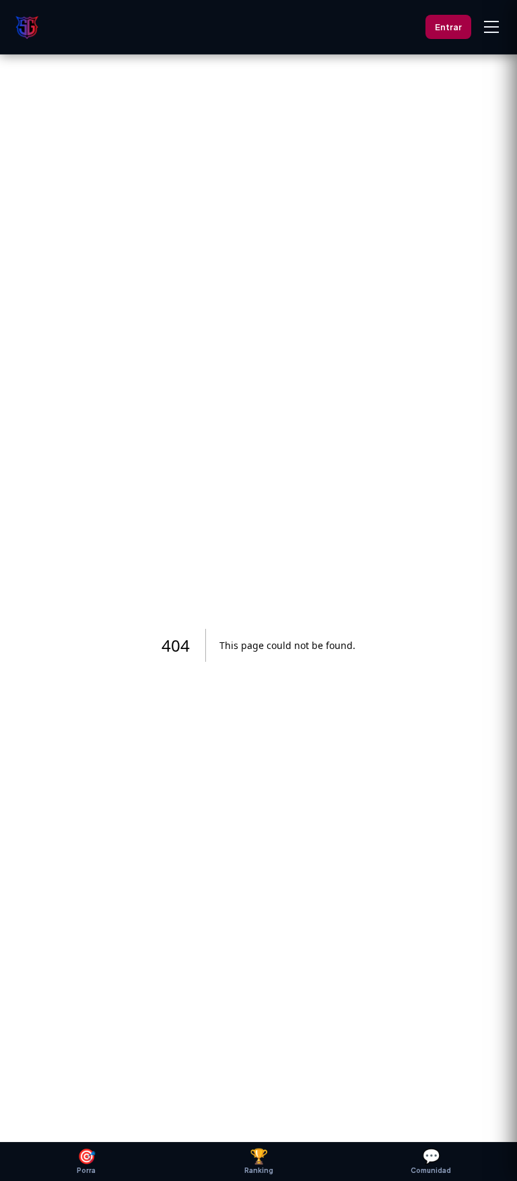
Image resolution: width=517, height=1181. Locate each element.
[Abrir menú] (491, 27)
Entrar (448, 27)
